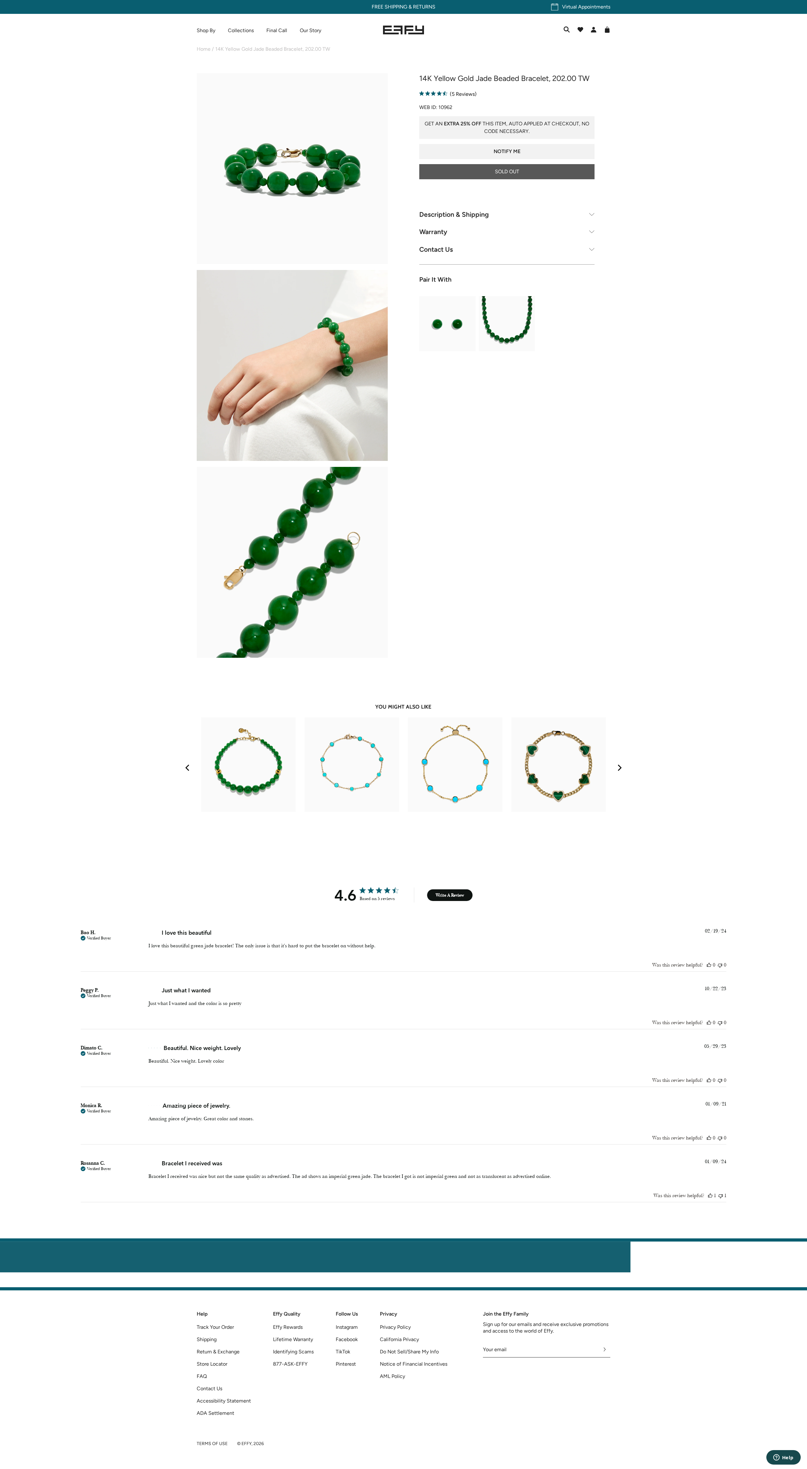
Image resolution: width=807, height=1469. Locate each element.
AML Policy (392, 1376)
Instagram (347, 1327)
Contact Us (436, 249)
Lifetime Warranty (293, 1339)
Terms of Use (212, 1443)
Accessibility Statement (224, 1401)
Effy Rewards (288, 1327)
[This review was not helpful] (720, 965)
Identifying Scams (293, 1352)
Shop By (206, 30)
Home (204, 49)
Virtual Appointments (586, 7)
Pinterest (346, 1364)
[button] (292, 169)
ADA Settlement (215, 1413)
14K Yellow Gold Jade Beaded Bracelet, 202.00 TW (272, 49)
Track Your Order (215, 1327)
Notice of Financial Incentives (413, 1364)
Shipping (207, 1339)
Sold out (507, 171)
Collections (241, 30)
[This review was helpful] (709, 965)
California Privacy (399, 1339)
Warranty (433, 232)
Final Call (276, 30)
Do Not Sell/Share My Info (409, 1352)
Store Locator (212, 1364)
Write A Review (450, 895)
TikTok (343, 1352)
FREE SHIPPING (389, 7)
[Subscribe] (605, 1349)
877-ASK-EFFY (290, 1364)
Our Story (310, 30)
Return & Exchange (218, 1352)
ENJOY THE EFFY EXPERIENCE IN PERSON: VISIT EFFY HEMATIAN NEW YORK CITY (403, 1283)
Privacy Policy (395, 1327)
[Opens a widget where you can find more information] (783, 1458)
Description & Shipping (454, 214)
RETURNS (424, 7)
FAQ (202, 1376)
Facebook (347, 1339)
